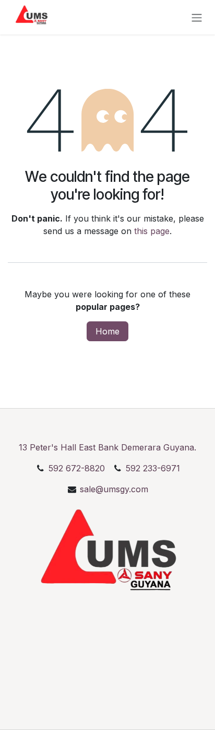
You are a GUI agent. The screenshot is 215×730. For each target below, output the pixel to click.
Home (107, 331)
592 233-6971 (151, 468)
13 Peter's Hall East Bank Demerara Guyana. (107, 447)
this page (152, 231)
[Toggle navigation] (196, 17)
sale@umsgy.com (114, 489)
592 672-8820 (77, 468)
